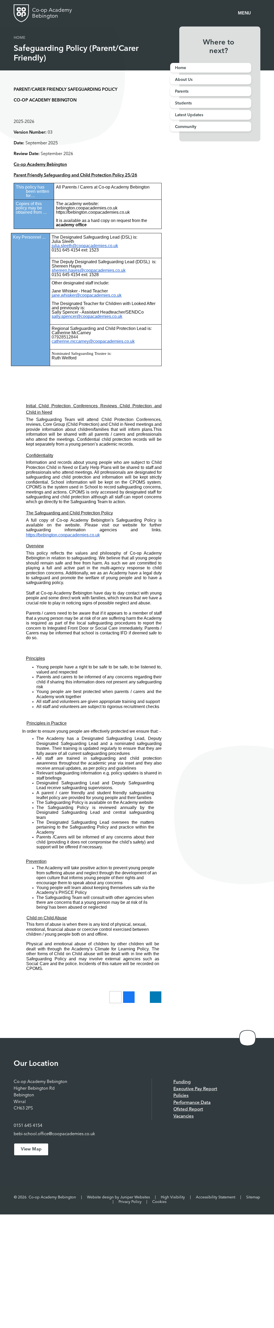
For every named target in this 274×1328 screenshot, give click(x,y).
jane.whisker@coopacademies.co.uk (86, 295)
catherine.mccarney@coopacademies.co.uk (93, 341)
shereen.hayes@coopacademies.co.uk (88, 270)
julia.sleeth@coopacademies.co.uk (85, 245)
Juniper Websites (135, 1197)
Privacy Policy (130, 1202)
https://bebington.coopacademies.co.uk (63, 535)
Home (19, 38)
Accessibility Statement (215, 1197)
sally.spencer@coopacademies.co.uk (87, 316)
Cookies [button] (159, 1202)
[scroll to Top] (247, 1037)
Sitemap (253, 1197)
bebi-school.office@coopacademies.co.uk (54, 1134)
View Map (31, 1149)
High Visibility (173, 1197)
